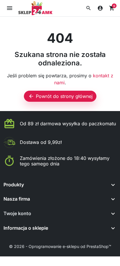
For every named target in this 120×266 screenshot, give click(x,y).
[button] (88, 8)
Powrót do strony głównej (60, 96)
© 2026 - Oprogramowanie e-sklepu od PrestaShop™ (60, 246)
